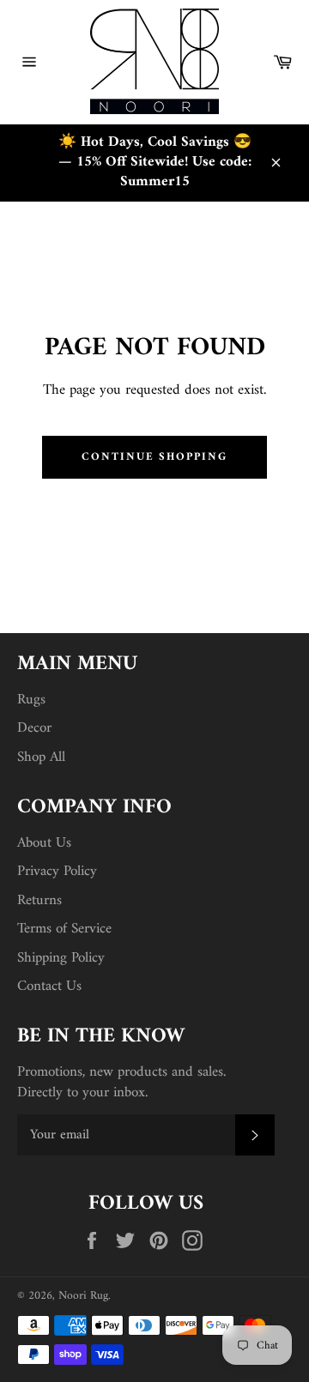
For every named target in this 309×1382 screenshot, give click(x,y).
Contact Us (49, 986)
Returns (39, 901)
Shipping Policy (61, 958)
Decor (34, 728)
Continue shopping (154, 457)
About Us (44, 843)
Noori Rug (83, 1296)
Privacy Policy (57, 871)
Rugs (31, 700)
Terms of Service (64, 929)
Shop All (41, 757)
